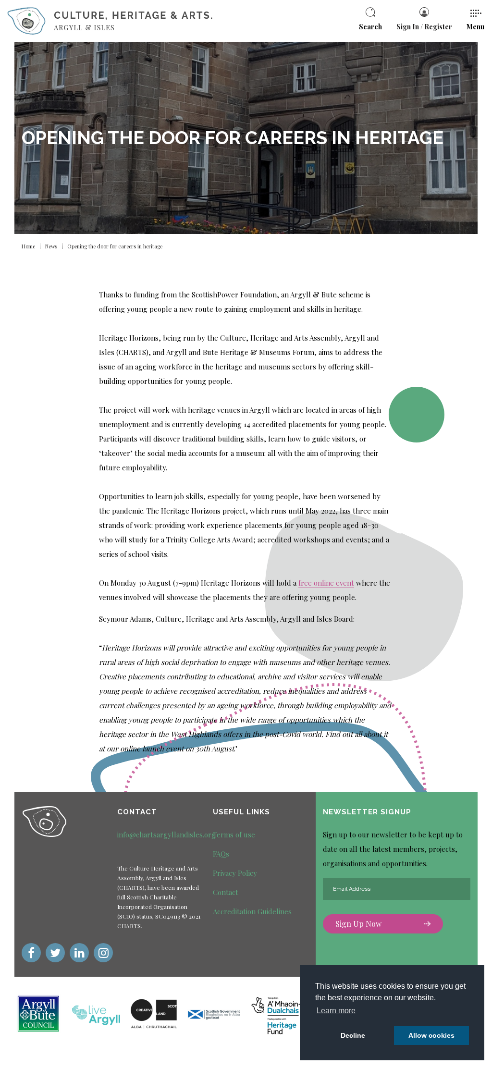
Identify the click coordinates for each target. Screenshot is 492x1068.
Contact (225, 892)
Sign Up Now (358, 924)
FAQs (221, 854)
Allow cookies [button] (431, 1035)
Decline (353, 1035)
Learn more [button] (336, 1011)
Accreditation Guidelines (252, 911)
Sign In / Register (424, 26)
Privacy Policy (235, 873)
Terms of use (234, 834)
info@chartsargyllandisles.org (166, 834)
